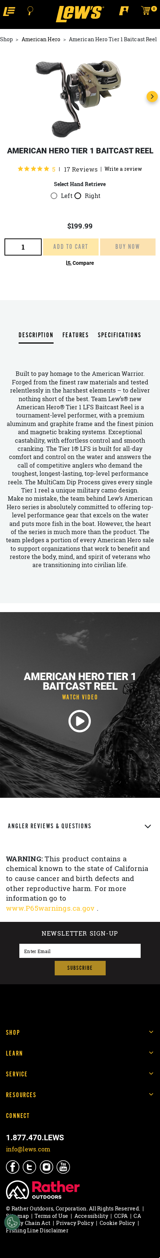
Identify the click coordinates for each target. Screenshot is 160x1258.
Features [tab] (76, 335)
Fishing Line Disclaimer (37, 1230)
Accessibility (91, 1215)
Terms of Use (51, 1215)
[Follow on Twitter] (30, 1167)
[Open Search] (30, 11)
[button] (9, 11)
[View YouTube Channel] (64, 1167)
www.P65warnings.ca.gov (51, 908)
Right (92, 196)
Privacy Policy (75, 1222)
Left (67, 196)
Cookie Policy (117, 1222)
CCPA (121, 1215)
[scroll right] (152, 96)
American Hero (41, 39)
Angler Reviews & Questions (50, 826)
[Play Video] (80, 721)
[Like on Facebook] (13, 1167)
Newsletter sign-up (80, 934)
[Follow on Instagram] (47, 1167)
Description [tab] (36, 335)
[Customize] (12, 1223)
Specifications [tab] (119, 335)
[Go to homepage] (80, 14)
